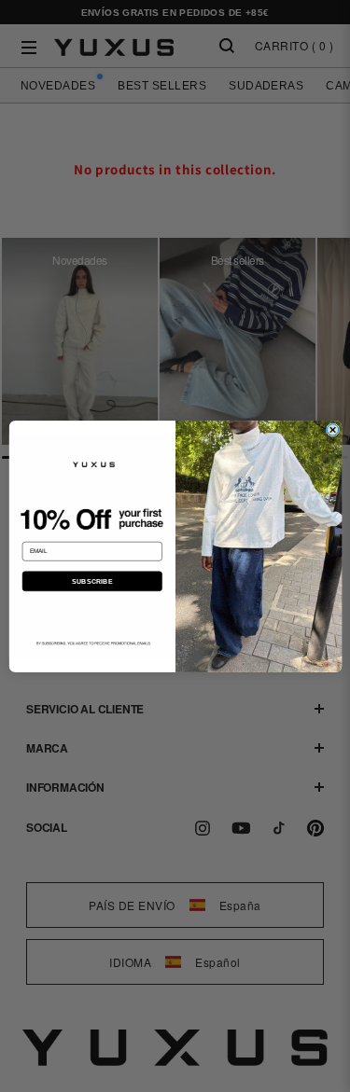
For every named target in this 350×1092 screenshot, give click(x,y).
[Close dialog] (332, 429)
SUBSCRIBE (92, 581)
